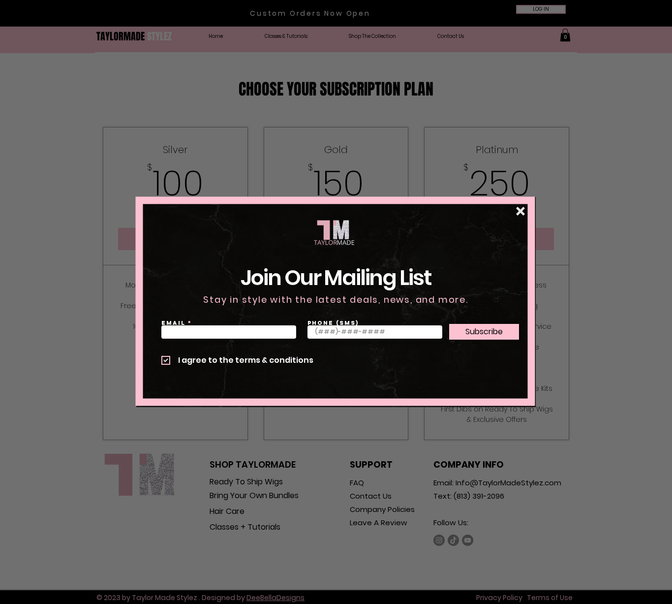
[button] (520, 211)
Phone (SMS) (333, 322)
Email (173, 322)
